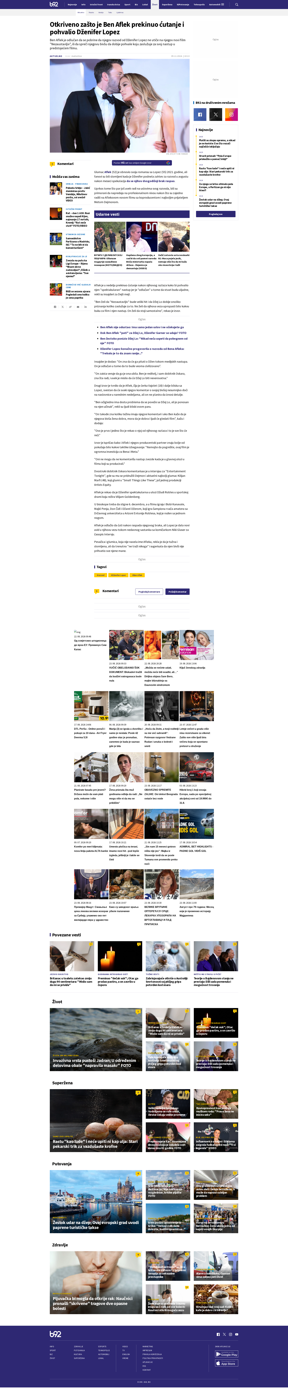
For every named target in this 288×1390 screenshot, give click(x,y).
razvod (101, 575)
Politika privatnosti (153, 1358)
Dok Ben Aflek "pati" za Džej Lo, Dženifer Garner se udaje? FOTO (143, 333)
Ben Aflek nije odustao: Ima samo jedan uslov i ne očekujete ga (142, 327)
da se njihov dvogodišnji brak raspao (151, 181)
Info (52, 1346)
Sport (53, 1350)
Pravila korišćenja (152, 1354)
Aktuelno (56, 56)
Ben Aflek (138, 575)
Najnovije (72, 4)
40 (59, 184)
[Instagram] (231, 114)
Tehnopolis (104, 1350)
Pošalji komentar (177, 591)
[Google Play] (226, 1354)
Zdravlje (78, 1346)
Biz (51, 1354)
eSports (102, 1346)
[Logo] (54, 4)
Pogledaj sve (215, 214)
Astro (151, 1104)
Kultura (78, 1354)
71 (59, 209)
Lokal (101, 1358)
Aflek (107, 172)
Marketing (148, 1346)
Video (125, 1346)
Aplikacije (148, 1362)
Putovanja (79, 1350)
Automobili (103, 1354)
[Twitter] (215, 114)
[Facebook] (200, 114)
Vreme (125, 1358)
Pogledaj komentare (149, 591)
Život (52, 1358)
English (126, 1354)
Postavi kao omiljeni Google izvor (133, 162)
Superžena (79, 1358)
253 (59, 257)
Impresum (147, 1350)
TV (123, 1350)
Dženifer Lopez (119, 575)
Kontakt (147, 1370)
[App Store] (226, 1363)
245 (59, 235)
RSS (144, 1366)
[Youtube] (236, 1334)
